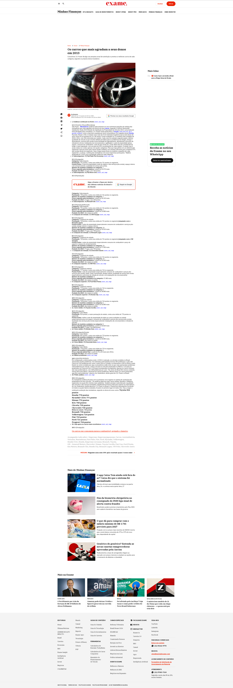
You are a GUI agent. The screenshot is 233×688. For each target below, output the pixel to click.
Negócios (61, 665)
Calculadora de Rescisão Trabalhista (97, 647)
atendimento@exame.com (160, 654)
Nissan (98, 444)
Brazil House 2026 (116, 628)
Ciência (78, 646)
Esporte (78, 631)
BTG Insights (88, 12)
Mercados (143, 12)
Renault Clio (83, 447)
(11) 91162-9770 (160, 646)
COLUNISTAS (62, 669)
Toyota (116, 131)
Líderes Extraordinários (118, 650)
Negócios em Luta (116, 654)
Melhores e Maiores (117, 666)
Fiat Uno (119, 444)
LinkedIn (154, 628)
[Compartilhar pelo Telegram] (61, 125)
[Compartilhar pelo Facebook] (61, 118)
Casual (78, 624)
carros (106, 128)
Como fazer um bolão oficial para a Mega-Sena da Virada (162, 77)
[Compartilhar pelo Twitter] (61, 129)
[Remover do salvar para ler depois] (61, 136)
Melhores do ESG (116, 670)
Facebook (154, 635)
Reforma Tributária (117, 625)
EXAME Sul (114, 632)
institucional (62, 685)
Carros (118, 437)
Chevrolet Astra (128, 447)
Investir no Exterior (117, 646)
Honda (131, 133)
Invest (75, 46)
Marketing (79, 628)
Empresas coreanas (93, 442)
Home (69, 46)
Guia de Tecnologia (97, 628)
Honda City (93, 447)
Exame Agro (80, 635)
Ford (102, 439)
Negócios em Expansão (118, 673)
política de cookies (85, 685)
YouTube (154, 624)
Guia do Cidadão (96, 625)
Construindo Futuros (117, 639)
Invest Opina (121, 12)
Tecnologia (79, 638)
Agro (135, 654)
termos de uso (72, 685)
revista (136, 625)
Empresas (93, 437)
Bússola (113, 635)
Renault (105, 442)
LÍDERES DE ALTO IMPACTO (64, 633)
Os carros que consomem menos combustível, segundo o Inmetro (100, 431)
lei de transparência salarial (118, 685)
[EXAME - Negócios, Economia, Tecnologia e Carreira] (116, 3)
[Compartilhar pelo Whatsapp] (61, 114)
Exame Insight (62, 652)
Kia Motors (72, 447)
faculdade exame (140, 620)
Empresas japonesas (106, 437)
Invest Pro (132, 12)
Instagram (155, 631)
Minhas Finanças (69, 11)
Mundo (78, 620)
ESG (59, 649)
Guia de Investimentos (104, 12)
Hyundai (108, 439)
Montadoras (84, 126)
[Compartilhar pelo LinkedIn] (61, 121)
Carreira (60, 641)
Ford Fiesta (128, 444)
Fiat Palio (91, 439)
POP (77, 649)
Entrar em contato (157, 643)
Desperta (136, 640)
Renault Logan (105, 447)
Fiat (97, 439)
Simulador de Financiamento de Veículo (95, 659)
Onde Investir (169, 12)
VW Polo (116, 447)
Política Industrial (116, 657)
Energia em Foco (116, 643)
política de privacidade (99, 685)
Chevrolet (90, 444)
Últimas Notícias (63, 628)
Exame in (136, 633)
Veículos (71, 439)
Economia (61, 645)
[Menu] (59, 3)
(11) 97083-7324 (160, 672)
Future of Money (81, 642)
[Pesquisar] (63, 3)
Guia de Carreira (96, 635)
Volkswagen (118, 439)
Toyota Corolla (108, 444)
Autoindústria (128, 437)
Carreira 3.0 (137, 636)
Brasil (60, 638)
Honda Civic (73, 442)
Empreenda (137, 658)
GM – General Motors (76, 444)
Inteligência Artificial (62, 657)
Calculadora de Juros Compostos (97, 653)
